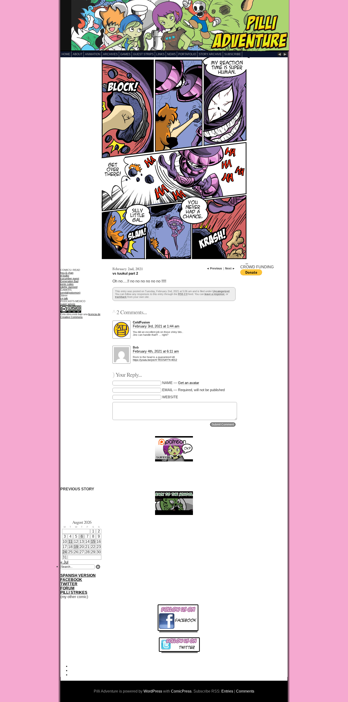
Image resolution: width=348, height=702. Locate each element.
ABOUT (77, 54)
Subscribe (232, 54)
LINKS (160, 54)
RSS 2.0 (182, 294)
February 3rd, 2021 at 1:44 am (156, 326)
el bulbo (64, 275)
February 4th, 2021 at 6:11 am (156, 351)
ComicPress (181, 691)
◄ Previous (214, 268)
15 (93, 542)
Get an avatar (188, 383)
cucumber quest (69, 278)
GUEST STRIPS (143, 54)
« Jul (64, 562)
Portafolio (187, 54)
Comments (245, 691)
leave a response (214, 294)
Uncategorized (221, 291)
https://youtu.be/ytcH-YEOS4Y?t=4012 (155, 359)
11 (70, 542)
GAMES (125, 54)
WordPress (152, 691)
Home (66, 54)
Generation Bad (69, 281)
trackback (121, 296)
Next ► (230, 268)
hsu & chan (66, 272)
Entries (227, 691)
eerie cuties (67, 284)
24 (64, 552)
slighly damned (68, 287)
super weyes (67, 304)
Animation (92, 54)
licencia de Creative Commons (80, 315)
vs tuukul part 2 (125, 273)
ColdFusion (141, 322)
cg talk (64, 298)
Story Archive (210, 54)
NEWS (171, 54)
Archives (110, 54)
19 (76, 547)
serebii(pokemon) (70, 292)
